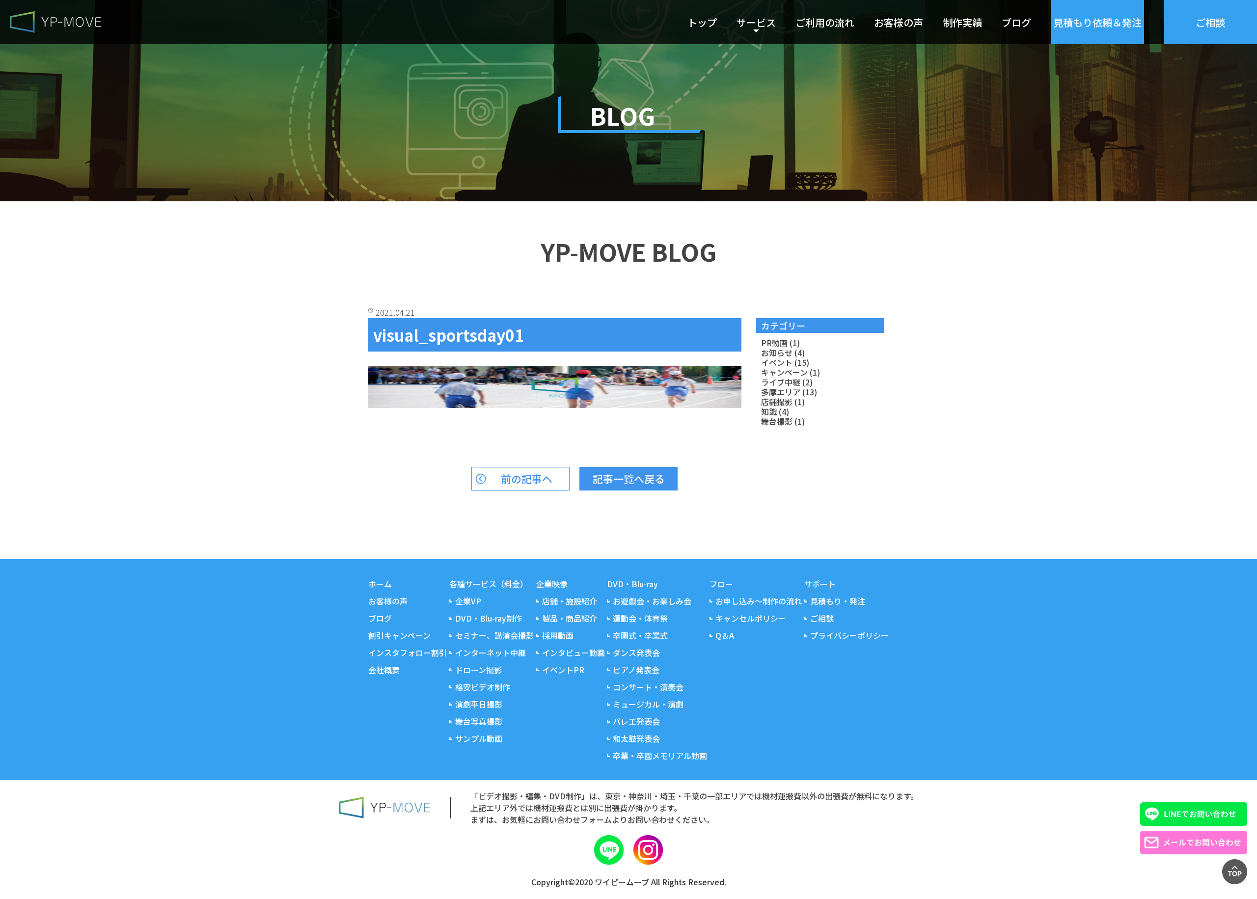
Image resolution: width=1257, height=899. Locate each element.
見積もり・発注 (837, 601)
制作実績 (962, 22)
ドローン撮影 (478, 670)
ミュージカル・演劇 (648, 704)
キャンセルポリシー (750, 618)
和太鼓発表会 (636, 738)
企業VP (468, 601)
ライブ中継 (780, 382)
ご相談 (822, 618)
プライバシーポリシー (849, 635)
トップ (702, 22)
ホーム (380, 584)
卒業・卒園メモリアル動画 (660, 756)
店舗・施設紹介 (569, 601)
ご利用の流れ (824, 22)
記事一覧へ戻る (629, 478)
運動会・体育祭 (640, 618)
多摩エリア (780, 392)
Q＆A (724, 635)
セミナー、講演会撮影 (494, 635)
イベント (776, 362)
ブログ (1016, 22)
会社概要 (384, 670)
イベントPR (563, 670)
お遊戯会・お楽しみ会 (652, 601)
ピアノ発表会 (636, 670)
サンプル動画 (478, 738)
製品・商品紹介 (569, 618)
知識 (769, 411)
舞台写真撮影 (478, 721)
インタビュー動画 (573, 652)
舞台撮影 (776, 421)
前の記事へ (526, 478)
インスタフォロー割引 (407, 652)
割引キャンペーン (399, 635)
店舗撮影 (776, 402)
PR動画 (774, 343)
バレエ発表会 (636, 721)
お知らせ (776, 352)
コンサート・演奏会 (648, 687)
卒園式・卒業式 (640, 635)
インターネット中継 (490, 652)
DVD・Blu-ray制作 (488, 618)
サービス (756, 22)
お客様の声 (898, 22)
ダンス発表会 (636, 652)
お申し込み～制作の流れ (758, 601)
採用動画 (558, 635)
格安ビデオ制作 (482, 687)
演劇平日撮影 (478, 704)
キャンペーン (784, 372)
